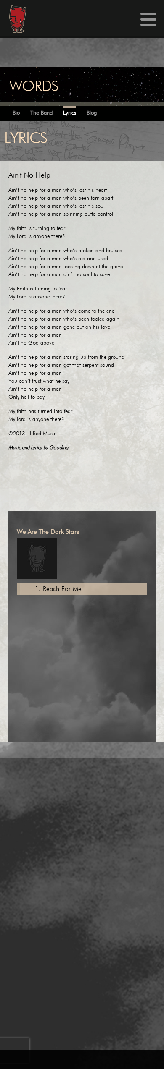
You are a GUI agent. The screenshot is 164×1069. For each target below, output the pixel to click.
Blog (92, 113)
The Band (41, 113)
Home (13, 19)
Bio (16, 113)
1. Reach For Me (58, 589)
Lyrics (69, 113)
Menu (148, 19)
